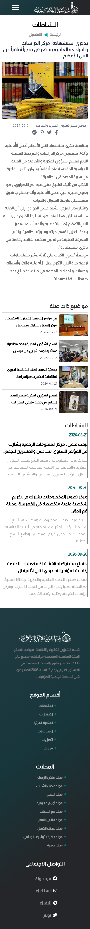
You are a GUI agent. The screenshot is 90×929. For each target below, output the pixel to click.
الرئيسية (55, 34)
